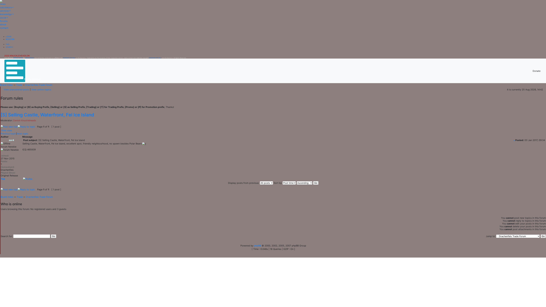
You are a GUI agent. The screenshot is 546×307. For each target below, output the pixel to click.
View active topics (41, 89)
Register (10, 39)
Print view (6, 130)
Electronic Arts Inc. (69, 58)
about (3, 24)
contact (4, 27)
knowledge (6, 14)
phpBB (257, 245)
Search (9, 47)
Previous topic (8, 133)
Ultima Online (29, 58)
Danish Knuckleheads (24, 120)
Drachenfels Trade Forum (38, 84)
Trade (19, 84)
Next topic (22, 133)
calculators (6, 7)
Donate (536, 71)
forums (4, 21)
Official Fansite (18, 58)
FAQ (7, 44)
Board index (6, 84)
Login (8, 37)
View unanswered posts (16, 89)
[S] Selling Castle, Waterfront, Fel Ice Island (47, 115)
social (3, 17)
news (3, 4)
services (4, 10)
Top (3, 178)
